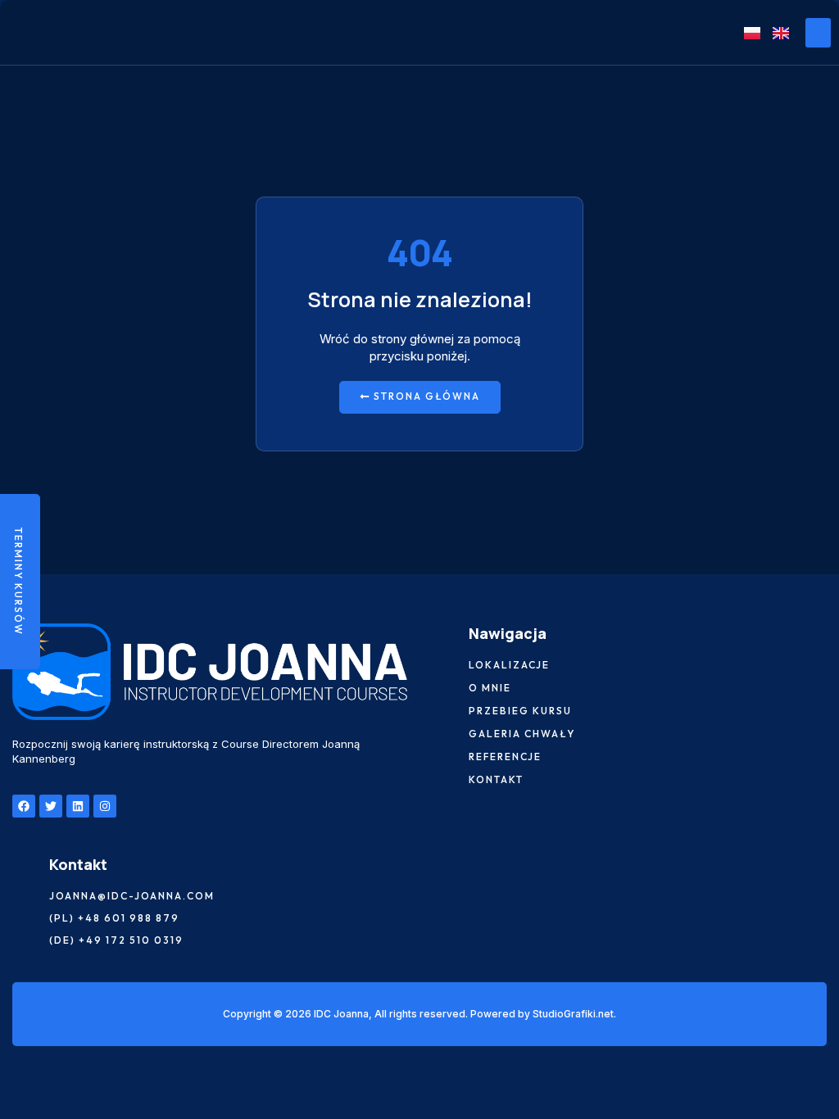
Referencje (505, 757)
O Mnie (490, 688)
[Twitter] (50, 806)
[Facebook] (23, 806)
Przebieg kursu (520, 711)
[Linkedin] (77, 806)
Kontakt (496, 780)
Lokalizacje (509, 665)
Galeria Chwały (522, 734)
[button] (818, 33)
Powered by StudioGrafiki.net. (543, 1014)
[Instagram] (104, 806)
